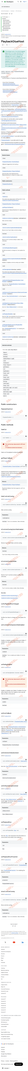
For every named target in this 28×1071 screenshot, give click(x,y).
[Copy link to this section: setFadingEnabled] (13, 664)
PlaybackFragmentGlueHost (9, 83)
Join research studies (5, 1038)
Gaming (3, 968)
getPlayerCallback (7, 207)
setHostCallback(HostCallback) (9, 116)
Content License (14, 932)
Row (12, 314)
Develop (12, 11)
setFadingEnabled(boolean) (8, 120)
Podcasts (3, 962)
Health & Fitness (4, 972)
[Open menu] (2, 1)
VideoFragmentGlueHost (8, 90)
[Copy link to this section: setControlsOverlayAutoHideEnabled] (2, 627)
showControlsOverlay (8, 337)
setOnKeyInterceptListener (10, 303)
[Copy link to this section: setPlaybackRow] (12, 822)
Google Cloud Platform (6, 1054)
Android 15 (3, 1003)
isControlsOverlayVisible (9, 237)
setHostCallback (7, 280)
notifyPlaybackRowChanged (9, 248)
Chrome (3, 1049)
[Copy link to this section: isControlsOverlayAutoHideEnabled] (24, 529)
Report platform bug (5, 1032)
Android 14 (3, 1005)
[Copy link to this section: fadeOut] (7, 429)
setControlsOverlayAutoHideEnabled (12, 258)
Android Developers (5, 11)
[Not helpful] (12, 14)
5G (1, 979)
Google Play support (5, 1036)
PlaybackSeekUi (5, 140)
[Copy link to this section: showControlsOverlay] (16, 891)
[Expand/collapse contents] (9, 17)
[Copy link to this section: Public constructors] (18, 404)
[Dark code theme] (26, 416)
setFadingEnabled (7, 269)
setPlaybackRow (6, 314)
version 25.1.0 (8, 34)
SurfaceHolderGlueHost (7, 136)
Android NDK (4, 1026)
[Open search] (18, 1)
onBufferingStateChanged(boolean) (11, 476)
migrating (7, 61)
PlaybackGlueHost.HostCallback (11, 161)
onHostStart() (5, 733)
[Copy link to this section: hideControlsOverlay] (15, 496)
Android (3, 949)
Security (3, 953)
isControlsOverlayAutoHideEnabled (12, 227)
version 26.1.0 (8, 461)
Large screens (4, 984)
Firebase (3, 1051)
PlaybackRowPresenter (10, 328)
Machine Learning (5, 970)
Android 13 (3, 1007)
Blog (2, 960)
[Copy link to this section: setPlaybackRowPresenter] (19, 857)
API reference (6, 6)
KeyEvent (20, 801)
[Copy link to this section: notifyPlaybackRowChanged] (20, 604)
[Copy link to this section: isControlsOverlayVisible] (17, 561)
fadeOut (5, 196)
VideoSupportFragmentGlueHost (10, 92)
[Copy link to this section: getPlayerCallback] (13, 458)
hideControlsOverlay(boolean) (11, 200)
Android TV (3, 993)
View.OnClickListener (12, 296)
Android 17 (3, 999)
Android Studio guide (5, 1017)
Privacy (2, 976)
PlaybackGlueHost (7, 184)
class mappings (11, 66)
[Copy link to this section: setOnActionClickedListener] (20, 753)
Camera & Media (4, 974)
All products (4, 1056)
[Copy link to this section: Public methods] (14, 425)
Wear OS (3, 986)
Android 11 (3, 1012)
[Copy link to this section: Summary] (9, 150)
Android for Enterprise (6, 951)
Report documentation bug (7, 1034)
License (7, 1061)
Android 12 (3, 1010)
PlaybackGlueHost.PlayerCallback (11, 171)
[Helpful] (10, 14)
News (2, 958)
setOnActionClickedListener (10, 292)
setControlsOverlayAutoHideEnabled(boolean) (15, 273)
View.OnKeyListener (12, 307)
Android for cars (4, 991)
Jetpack (18, 56)
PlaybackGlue (15, 105)
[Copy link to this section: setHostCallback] (12, 713)
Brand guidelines (14, 1061)
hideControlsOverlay (8, 218)
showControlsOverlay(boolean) (9, 595)
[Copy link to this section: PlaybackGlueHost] (14, 409)
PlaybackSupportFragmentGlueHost (11, 85)
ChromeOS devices (5, 989)
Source (2, 956)
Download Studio (4, 1024)
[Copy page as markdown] (7, 45)
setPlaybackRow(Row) (20, 109)
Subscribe (18, 1064)
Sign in (24, 1)
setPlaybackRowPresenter (9, 324)
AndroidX (7, 56)
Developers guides (5, 1020)
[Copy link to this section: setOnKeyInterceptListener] (19, 786)
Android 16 (3, 1001)
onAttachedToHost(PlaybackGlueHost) (15, 144)
